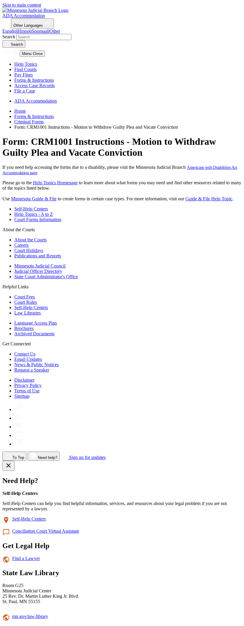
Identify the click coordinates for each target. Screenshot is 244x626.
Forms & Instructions (34, 80)
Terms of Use (27, 390)
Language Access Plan (35, 322)
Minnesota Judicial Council (39, 265)
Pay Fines (23, 74)
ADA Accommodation (23, 15)
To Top (17, 457)
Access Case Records (34, 85)
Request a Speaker (31, 369)
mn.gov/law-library (30, 616)
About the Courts (30, 239)
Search (8, 36)
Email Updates (28, 359)
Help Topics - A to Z (33, 214)
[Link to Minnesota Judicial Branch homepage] (35, 10)
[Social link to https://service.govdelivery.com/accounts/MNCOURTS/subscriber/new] (18, 435)
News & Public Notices (36, 364)
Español (10, 31)
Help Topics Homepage (55, 182)
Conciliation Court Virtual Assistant (45, 531)
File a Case (24, 90)
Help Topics (25, 64)
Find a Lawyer (26, 558)
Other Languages (28, 25)
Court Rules (25, 302)
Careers (21, 245)
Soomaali (40, 31)
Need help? (47, 457)
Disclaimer (24, 380)
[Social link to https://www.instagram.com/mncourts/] (18, 409)
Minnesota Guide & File (34, 198)
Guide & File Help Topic (208, 198)
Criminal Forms (29, 121)
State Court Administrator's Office (46, 276)
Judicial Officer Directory (38, 271)
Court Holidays (28, 250)
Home (20, 111)
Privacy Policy (28, 385)
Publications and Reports (37, 255)
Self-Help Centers (31, 208)
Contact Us (24, 353)
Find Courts (25, 69)
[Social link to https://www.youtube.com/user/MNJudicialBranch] (18, 426)
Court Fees (24, 296)
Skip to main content (21, 4)
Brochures (24, 328)
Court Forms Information (37, 219)
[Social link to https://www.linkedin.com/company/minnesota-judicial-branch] (18, 443)
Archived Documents (34, 333)
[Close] (8, 466)
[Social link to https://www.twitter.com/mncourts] (18, 418)
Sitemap (21, 396)
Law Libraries (27, 312)
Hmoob (25, 31)
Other (54, 31)
